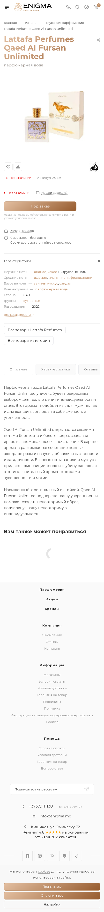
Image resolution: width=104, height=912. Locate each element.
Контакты (52, 648)
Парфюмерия (52, 589)
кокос (52, 272)
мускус (52, 283)
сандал (65, 283)
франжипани (81, 277)
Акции (52, 599)
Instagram (40, 856)
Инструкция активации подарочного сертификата (52, 715)
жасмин (40, 277)
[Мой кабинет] (86, 7)
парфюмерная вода (51, 289)
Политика (52, 708)
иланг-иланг (59, 277)
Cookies (52, 722)
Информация (52, 665)
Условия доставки (52, 688)
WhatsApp (64, 856)
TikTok (77, 856)
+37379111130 (41, 806)
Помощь (52, 738)
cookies (44, 871)
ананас (40, 272)
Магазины (52, 675)
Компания (51, 625)
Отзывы (52, 642)
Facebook (27, 856)
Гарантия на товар (52, 695)
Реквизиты (52, 702)
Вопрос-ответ (52, 768)
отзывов (42, 837)
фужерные (31, 301)
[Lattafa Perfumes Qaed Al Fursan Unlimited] (52, 115)
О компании (52, 635)
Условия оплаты (52, 681)
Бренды (52, 609)
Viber (52, 856)
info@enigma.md (55, 816)
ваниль (39, 283)
